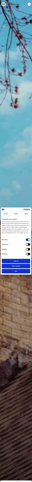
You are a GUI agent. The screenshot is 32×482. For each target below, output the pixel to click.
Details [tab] (16, 213)
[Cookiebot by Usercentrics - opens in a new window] (23, 210)
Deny (16, 271)
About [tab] (26, 213)
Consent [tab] (5, 213)
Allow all (16, 261)
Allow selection (16, 266)
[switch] (28, 244)
